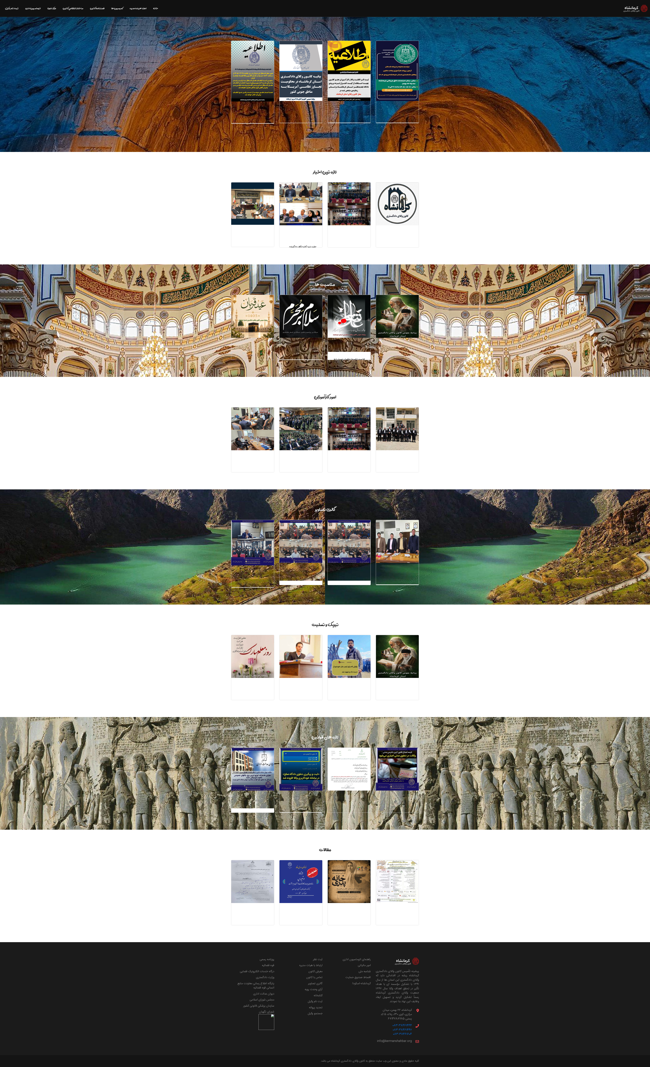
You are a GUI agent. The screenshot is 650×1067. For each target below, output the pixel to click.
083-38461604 (402, 1034)
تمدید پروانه (315, 1007)
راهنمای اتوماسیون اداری (357, 959)
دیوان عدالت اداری (263, 993)
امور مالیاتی (364, 965)
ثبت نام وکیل (315, 1001)
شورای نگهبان (266, 1011)
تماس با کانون (314, 977)
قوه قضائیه (268, 965)
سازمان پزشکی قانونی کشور (258, 1005)
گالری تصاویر (315, 983)
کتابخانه (318, 995)
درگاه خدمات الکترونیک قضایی (257, 971)
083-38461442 (402, 1030)
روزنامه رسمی (267, 959)
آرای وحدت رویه (313, 989)
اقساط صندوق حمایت (358, 977)
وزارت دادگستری (265, 977)
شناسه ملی (365, 971)
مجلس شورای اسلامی (262, 999)
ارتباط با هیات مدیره (310, 965)
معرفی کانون (315, 971)
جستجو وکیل (315, 1013)
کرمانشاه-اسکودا (361, 983)
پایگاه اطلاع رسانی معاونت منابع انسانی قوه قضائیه (255, 985)
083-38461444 (402, 1025)
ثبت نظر (317, 959)
